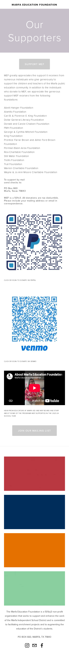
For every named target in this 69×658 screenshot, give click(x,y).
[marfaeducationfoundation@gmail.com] (34, 645)
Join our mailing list (34, 430)
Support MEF (34, 64)
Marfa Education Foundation (34, 5)
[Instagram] (27, 645)
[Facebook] (42, 645)
